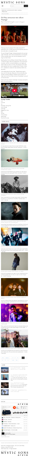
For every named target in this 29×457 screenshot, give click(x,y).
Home (2, 442)
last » (17, 360)
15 (5, 360)
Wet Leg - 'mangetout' (18, 390)
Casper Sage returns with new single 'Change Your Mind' (14, 323)
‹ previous (7, 357)
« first (3, 357)
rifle (5, 450)
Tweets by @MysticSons (5, 436)
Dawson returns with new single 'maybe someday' (12, 195)
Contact (25, 442)
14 (2, 360)
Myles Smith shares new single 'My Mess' (12, 271)
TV (17, 442)
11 (20, 357)
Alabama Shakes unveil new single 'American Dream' (13, 298)
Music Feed (6, 13)
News (3, 13)
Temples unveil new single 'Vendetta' (11, 247)
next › (13, 360)
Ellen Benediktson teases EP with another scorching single (12, 169)
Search (26, 6)
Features (15, 442)
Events (20, 442)
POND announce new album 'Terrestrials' (12, 348)
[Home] (13, 2)
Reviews (10, 442)
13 (25, 357)
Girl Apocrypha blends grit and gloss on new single (14, 143)
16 (7, 360)
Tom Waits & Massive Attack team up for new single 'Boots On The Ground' (13, 222)
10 (17, 357)
